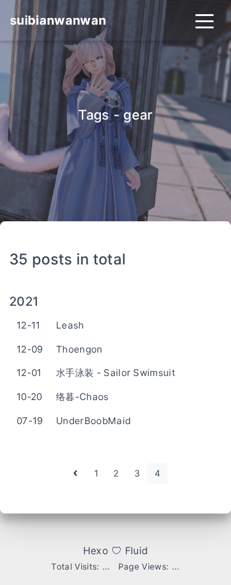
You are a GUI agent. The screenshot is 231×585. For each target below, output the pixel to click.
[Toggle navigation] (204, 20)
